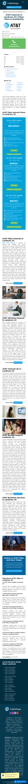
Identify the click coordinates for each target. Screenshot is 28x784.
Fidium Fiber (17, 729)
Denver (20, 90)
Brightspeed (18, 730)
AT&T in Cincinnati (9, 698)
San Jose (20, 87)
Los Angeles (10, 84)
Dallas (19, 86)
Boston (8, 89)
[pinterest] (17, 713)
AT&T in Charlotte (9, 695)
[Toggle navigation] (23, 2)
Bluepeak (9, 729)
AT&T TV (9, 70)
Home (8, 783)
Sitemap (19, 783)
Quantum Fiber (16, 725)
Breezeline (17, 724)
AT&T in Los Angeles (10, 670)
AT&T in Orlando (9, 679)
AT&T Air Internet (11, 75)
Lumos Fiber (19, 727)
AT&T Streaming (11, 76)
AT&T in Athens (9, 681)
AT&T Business (10, 72)
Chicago (9, 86)
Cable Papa (6, 11)
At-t (11, 11)
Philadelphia (10, 90)
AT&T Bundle (10, 73)
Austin (19, 89)
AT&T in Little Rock (10, 669)
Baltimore (20, 82)
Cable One (9, 724)
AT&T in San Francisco (10, 676)
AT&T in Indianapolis (10, 686)
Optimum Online (17, 722)
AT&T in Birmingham (10, 667)
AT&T (19, 719)
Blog (15, 783)
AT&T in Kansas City (10, 691)
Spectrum (10, 717)
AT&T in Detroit (9, 689)
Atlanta (8, 82)
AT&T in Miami (8, 677)
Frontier (12, 721)
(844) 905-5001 (18, 283)
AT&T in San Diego (9, 673)
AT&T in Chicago (9, 685)
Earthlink (8, 722)
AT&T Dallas (8, 688)
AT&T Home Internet (12, 69)
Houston (9, 87)
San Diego (20, 84)
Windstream (9, 719)
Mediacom (19, 721)
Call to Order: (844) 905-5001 (14, 571)
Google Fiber (9, 730)
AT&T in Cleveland (9, 700)
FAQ (12, 783)
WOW (7, 727)
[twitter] (15, 713)
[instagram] (13, 713)
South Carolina (16, 11)
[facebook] (10, 713)
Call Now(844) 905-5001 (14, 45)
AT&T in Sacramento (10, 672)
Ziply (7, 721)
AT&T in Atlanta (9, 682)
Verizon (12, 727)
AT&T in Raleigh (9, 697)
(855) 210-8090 (14, 7)
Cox (16, 719)
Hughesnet (14, 732)
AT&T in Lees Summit (10, 694)
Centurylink (17, 717)
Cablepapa (12, 781)
